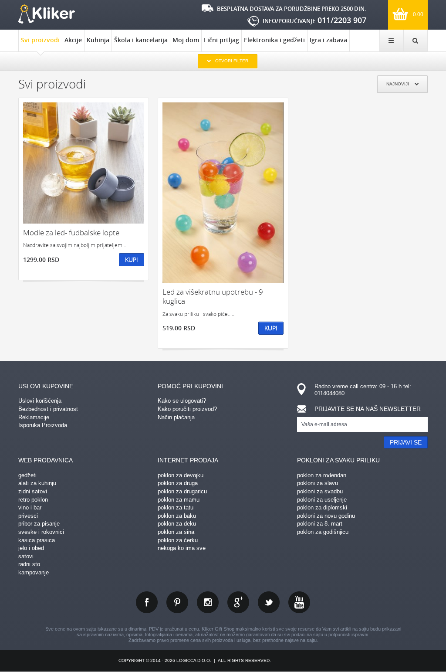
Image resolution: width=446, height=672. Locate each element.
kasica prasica (36, 540)
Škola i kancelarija (141, 40)
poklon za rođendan (321, 475)
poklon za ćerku (178, 540)
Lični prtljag (221, 40)
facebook (147, 602)
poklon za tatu (175, 507)
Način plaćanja (176, 417)
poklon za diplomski (322, 507)
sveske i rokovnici (41, 532)
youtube (299, 602)
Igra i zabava (328, 40)
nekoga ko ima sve (182, 548)
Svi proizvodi (40, 40)
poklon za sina (176, 532)
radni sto (29, 564)
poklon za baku (177, 515)
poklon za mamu (178, 499)
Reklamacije (33, 417)
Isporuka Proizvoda (42, 425)
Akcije (73, 40)
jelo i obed (31, 548)
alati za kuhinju (37, 483)
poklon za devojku (180, 475)
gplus (238, 602)
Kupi (131, 259)
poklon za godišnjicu (322, 532)
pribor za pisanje (39, 523)
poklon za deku (177, 523)
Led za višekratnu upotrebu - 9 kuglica (212, 296)
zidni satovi (32, 491)
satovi (26, 556)
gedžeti (27, 475)
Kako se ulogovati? (182, 400)
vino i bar (29, 507)
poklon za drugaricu (182, 491)
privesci (28, 515)
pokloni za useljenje (322, 499)
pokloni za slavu (317, 483)
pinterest (177, 602)
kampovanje (33, 572)
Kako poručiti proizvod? (187, 409)
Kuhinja (98, 40)
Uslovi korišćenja (39, 400)
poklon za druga (178, 483)
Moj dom (185, 40)
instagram (208, 602)
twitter (269, 602)
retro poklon (33, 499)
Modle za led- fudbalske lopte (71, 232)
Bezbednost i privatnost (48, 409)
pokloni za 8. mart (319, 523)
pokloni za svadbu (320, 491)
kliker (46, 14)
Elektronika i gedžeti (274, 40)
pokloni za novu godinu (326, 515)
